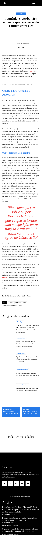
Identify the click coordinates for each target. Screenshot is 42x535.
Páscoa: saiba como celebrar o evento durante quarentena (10, 413)
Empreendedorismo (22, 369)
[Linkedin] (16, 483)
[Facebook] (4, 483)
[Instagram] (10, 483)
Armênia (11, 302)
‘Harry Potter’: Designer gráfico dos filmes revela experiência (30, 413)
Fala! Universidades (23, 44)
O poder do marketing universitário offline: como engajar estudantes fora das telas (27, 359)
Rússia (4, 277)
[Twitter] (22, 483)
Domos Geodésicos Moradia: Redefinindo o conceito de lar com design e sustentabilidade (27, 344)
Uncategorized (21, 353)
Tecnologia (20, 322)
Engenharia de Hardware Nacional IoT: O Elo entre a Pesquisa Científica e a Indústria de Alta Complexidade (20, 509)
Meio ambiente (21, 338)
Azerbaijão (18, 302)
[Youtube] (28, 483)
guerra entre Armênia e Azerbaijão (12, 305)
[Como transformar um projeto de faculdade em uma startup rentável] (7, 372)
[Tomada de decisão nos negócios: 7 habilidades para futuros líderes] (7, 387)
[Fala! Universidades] (14, 43)
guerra (31, 71)
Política (21, 14)
